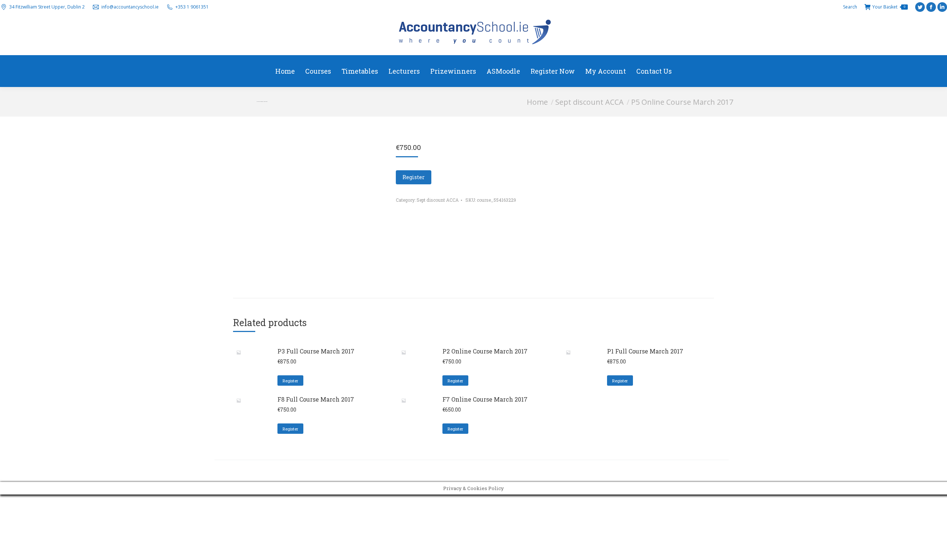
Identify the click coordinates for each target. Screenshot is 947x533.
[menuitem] (285, 71)
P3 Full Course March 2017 (315, 351)
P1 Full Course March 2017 (645, 351)
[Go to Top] (936, 521)
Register (413, 177)
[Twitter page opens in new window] (920, 7)
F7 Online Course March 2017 (485, 399)
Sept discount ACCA (438, 200)
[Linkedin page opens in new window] (942, 7)
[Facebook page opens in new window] (931, 7)
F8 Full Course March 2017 (315, 399)
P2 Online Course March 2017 (485, 351)
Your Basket (888, 7)
